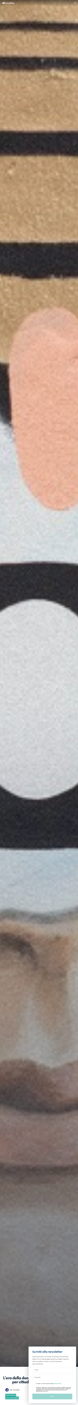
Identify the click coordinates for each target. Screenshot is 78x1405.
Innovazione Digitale (12, 1398)
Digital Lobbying (11, 1395)
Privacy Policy (57, 1383)
